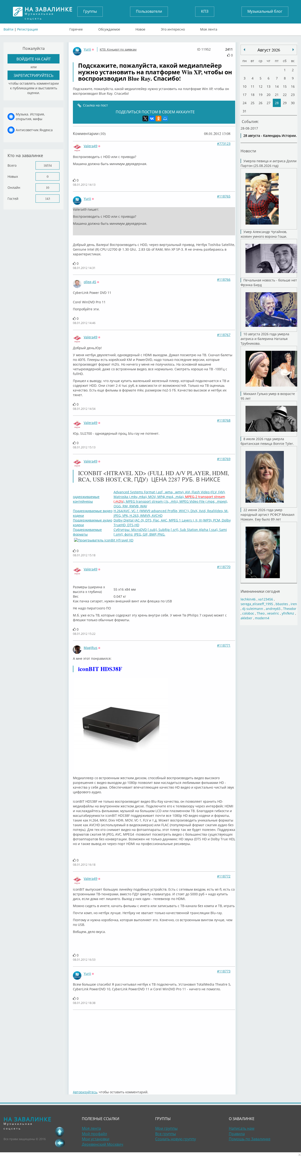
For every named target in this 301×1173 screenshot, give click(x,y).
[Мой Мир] (165, 118)
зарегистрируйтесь (33, 75)
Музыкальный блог (264, 11)
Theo (261, 613)
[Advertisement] (154, 1047)
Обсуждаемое (109, 28)
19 (260, 94)
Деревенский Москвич (102, 1144)
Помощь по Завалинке (249, 1138)
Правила (237, 1133)
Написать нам (241, 1128)
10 (47, 187)
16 (293, 86)
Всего (12, 165)
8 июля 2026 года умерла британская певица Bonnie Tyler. (267, 441)
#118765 (223, 196)
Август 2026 (268, 50)
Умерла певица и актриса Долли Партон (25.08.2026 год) (269, 163)
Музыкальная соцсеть (49, 11)
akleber (246, 618)
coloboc (248, 613)
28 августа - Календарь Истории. (270, 135)
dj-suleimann (252, 608)
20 (268, 94)
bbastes (282, 604)
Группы (90, 11)
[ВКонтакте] (152, 118)
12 (260, 86)
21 (277, 94)
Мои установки (95, 1138)
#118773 (223, 971)
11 (252, 86)
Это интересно (173, 28)
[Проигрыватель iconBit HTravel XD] (104, 540)
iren (294, 604)
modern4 (262, 618)
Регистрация (27, 29)
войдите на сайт (33, 58)
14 (277, 86)
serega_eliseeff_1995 (257, 604)
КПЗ (204, 11)
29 (285, 103)
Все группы (165, 1133)
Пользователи (149, 11)
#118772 (223, 876)
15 (285, 86)
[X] (145, 118)
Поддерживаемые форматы (87, 532)
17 (244, 94)
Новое (140, 28)
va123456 (265, 599)
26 (260, 103)
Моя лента (208, 28)
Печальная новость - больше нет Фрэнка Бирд (269, 282)
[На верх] (59, 1131)
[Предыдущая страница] (59, 1143)
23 (293, 94)
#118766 (223, 279)
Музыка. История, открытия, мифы (30, 116)
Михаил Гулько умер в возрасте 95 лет (268, 396)
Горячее (76, 28)
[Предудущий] (293, 49)
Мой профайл (94, 1133)
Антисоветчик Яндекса (34, 130)
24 (244, 103)
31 (244, 111)
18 (252, 94)
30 (293, 103)
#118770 (223, 567)
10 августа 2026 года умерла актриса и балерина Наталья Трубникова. (265, 339)
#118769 (223, 459)
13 (268, 86)
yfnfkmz (288, 613)
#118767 (223, 334)
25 (252, 103)
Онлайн (14, 187)
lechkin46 (248, 599)
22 (285, 94)
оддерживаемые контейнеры (86, 499)
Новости (248, 150)
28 (277, 103)
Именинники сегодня (260, 591)
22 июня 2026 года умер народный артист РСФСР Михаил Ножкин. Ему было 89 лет (267, 514)
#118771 (223, 645)
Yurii (87, 49)
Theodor (289, 608)
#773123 (223, 143)
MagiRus (90, 647)
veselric (273, 613)
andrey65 (273, 608)
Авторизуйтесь (85, 1092)
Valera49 (90, 146)
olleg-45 (90, 282)
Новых (13, 176)
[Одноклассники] (158, 118)
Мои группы (166, 1128)
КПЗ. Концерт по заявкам (118, 49)
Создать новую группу (175, 1138)
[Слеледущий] (244, 49)
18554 (48, 165)
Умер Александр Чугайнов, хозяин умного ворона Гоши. (264, 234)
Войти (8, 29)
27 (268, 103)
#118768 (223, 420)
